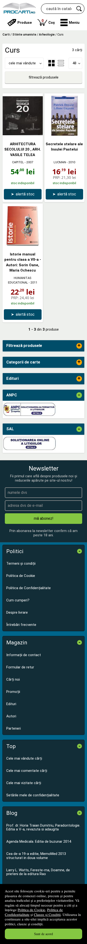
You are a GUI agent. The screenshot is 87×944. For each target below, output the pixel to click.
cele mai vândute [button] (22, 63)
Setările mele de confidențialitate (32, 795)
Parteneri (13, 728)
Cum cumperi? (17, 600)
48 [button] (74, 63)
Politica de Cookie (31, 909)
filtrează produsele (43, 77)
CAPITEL (18, 162)
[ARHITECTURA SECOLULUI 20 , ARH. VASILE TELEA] (23, 134)
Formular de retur (20, 667)
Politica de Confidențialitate (28, 588)
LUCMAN (60, 162)
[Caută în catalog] (79, 8)
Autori (11, 716)
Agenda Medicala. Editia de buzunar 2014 (38, 841)
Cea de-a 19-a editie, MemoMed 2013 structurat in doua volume (36, 856)
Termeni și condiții (21, 563)
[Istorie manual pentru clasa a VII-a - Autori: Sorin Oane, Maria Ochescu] (23, 244)
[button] (70, 22)
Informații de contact (23, 655)
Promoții (13, 692)
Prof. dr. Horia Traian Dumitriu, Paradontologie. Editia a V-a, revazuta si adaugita (43, 827)
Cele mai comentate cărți (26, 771)
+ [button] (79, 346)
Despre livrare (17, 612)
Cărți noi (13, 679)
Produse (24, 22)
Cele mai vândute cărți (24, 758)
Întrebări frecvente (21, 625)
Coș (48, 21)
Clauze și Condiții (47, 914)
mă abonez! (43, 518)
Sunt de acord (43, 934)
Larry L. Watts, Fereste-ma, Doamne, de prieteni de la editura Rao (38, 872)
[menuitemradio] (61, 63)
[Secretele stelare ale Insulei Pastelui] (64, 134)
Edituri (11, 704)
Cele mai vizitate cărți (23, 783)
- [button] (79, 395)
